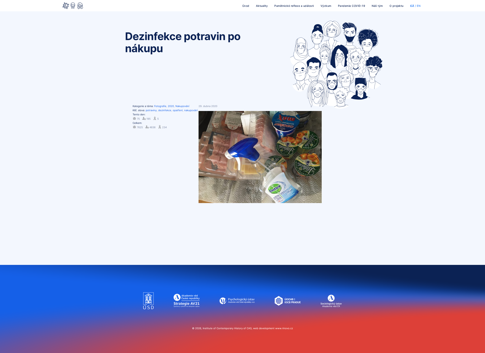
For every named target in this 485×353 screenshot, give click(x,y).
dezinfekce (164, 110)
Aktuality (262, 5)
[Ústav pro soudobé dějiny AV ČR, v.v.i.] (148, 313)
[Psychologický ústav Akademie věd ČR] (237, 313)
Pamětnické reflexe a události (294, 5)
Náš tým (377, 5)
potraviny (151, 110)
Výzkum (326, 5)
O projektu (397, 5)
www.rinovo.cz (284, 328)
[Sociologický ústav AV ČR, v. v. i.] (331, 313)
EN (419, 5)
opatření (178, 110)
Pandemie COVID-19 (351, 5)
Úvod (245, 5)
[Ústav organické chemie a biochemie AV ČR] (287, 313)
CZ (412, 5)
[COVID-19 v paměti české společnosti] (73, 6)
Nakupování (182, 106)
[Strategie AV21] (186, 313)
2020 (171, 106)
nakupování (191, 110)
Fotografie (160, 106)
